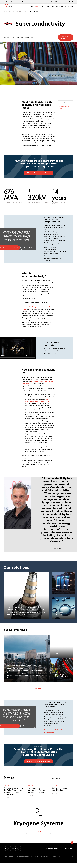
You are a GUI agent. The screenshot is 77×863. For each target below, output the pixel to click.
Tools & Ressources (56, 6)
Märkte (37, 6)
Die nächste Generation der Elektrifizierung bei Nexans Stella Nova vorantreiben (13, 791)
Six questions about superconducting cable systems (64, 106)
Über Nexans (68, 6)
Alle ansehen (56, 778)
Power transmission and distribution (18, 11)
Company (7, 785)
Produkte (31, 6)
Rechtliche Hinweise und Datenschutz (27, 856)
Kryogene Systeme (38, 823)
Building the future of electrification (60, 789)
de (72, 1)
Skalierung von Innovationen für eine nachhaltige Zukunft (36, 790)
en (69, 1)
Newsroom (45, 6)
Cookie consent (56, 856)
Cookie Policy (45, 856)
